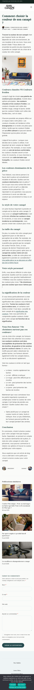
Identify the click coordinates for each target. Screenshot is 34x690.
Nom (4, 585)
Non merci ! (21, 684)
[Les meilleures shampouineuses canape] (17, 550)
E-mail (4, 594)
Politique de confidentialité (17, 687)
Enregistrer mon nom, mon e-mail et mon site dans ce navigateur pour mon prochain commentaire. (16, 637)
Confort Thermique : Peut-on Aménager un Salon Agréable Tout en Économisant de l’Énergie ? (16, 506)
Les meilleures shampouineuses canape (16, 561)
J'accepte (13, 684)
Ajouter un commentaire (10, 614)
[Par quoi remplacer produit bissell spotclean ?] (17, 522)
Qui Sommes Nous (17, 674)
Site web (5, 604)
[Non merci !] (32, 682)
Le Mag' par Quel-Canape (20, 29)
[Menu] (31, 7)
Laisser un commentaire (13, 645)
